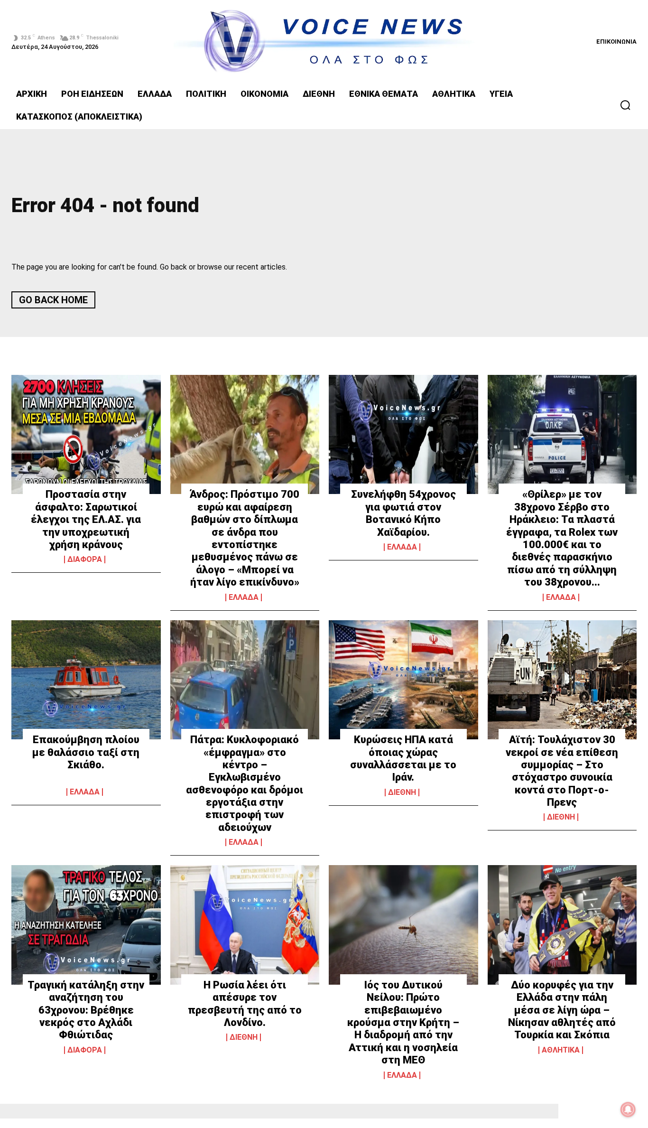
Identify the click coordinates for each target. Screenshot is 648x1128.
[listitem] (324, 530)
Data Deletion (270, 728)
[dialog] (324, 564)
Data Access (324, 728)
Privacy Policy (377, 728)
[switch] (441, 550)
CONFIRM (258, 690)
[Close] (488, 401)
